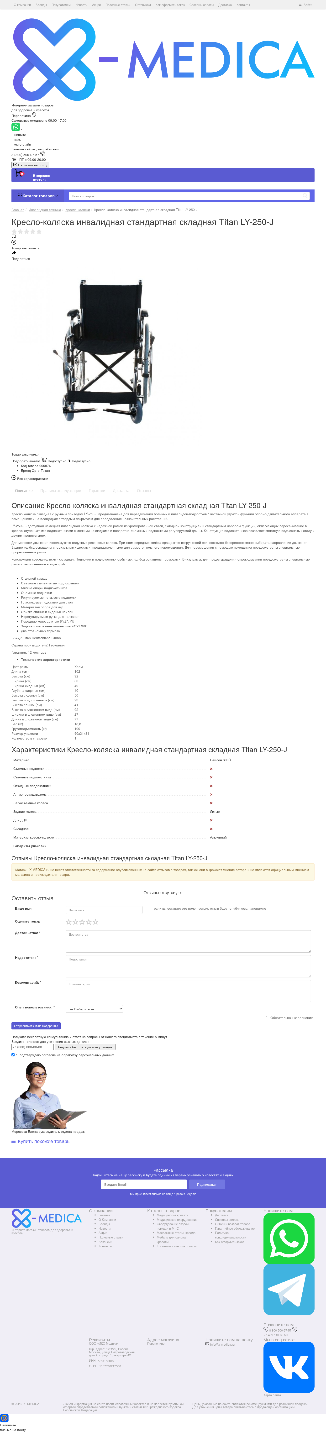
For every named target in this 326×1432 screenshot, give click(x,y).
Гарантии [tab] (97, 490)
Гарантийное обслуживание (235, 1228)
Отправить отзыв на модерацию (36, 1026)
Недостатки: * (26, 957)
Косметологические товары (176, 1246)
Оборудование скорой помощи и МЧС (173, 1226)
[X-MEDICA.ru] (163, 59)
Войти (308, 4)
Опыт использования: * (35, 1007)
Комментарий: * (28, 982)
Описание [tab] (24, 490)
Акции (103, 1232)
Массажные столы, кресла (176, 1232)
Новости (104, 1228)
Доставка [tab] (121, 490)
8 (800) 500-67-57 (25, 154)
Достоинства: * (27, 932)
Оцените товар (27, 921)
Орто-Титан (41, 470)
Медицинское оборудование (177, 1219)
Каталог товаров (39, 196)
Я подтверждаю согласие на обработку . (65, 1054)
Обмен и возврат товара (232, 1224)
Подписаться (207, 1184)
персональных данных (96, 1054)
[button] (22, 5)
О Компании (107, 1219)
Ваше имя (23, 908)
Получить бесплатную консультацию (85, 1046)
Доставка (221, 1215)
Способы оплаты (227, 1219)
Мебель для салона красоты (171, 1239)
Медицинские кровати (172, 1215)
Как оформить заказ (229, 1241)
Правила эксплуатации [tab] (60, 490)
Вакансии (105, 1241)
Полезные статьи (111, 1237)
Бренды (104, 1224)
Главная (104, 1215)
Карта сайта (272, 1395)
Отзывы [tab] (144, 490)
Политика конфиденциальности (230, 1234)
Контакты (105, 1246)
